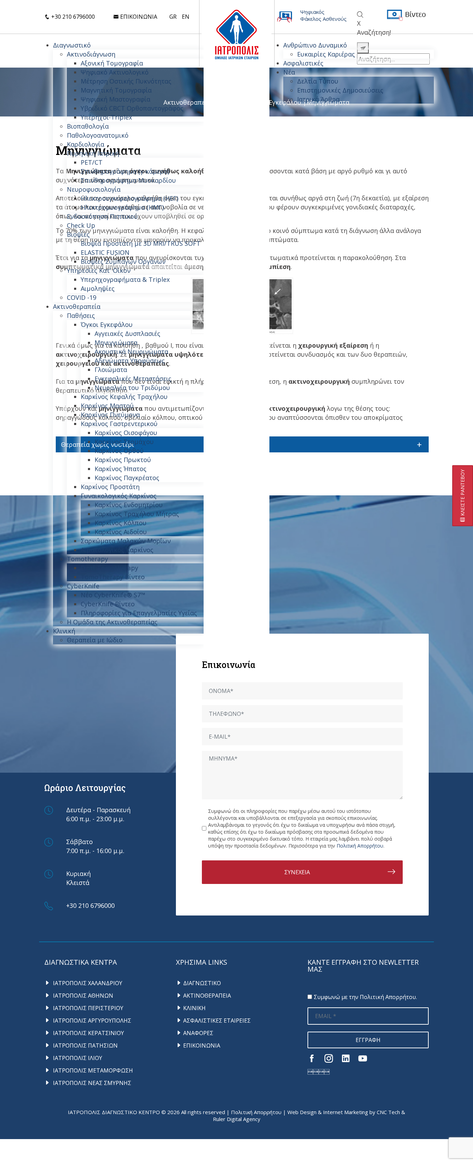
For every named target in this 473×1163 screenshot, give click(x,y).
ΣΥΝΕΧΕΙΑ (297, 872)
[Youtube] (362, 1058)
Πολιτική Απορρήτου (360, 845)
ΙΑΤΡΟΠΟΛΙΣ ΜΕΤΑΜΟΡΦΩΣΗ (92, 1070)
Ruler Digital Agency (236, 1119)
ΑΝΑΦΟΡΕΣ (198, 1033)
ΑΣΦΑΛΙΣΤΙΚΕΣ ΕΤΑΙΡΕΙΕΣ (217, 1020)
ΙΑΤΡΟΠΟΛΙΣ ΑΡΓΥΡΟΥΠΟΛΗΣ (91, 1020)
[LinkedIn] (345, 1058)
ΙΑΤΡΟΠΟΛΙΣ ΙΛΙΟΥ (77, 1057)
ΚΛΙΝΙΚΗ (194, 1008)
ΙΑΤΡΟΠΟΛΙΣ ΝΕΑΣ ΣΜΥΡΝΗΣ (91, 1082)
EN (185, 16)
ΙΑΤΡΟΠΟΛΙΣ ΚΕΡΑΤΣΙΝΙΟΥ (88, 1033)
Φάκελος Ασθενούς (323, 18)
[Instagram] (328, 1058)
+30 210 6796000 (72, 16)
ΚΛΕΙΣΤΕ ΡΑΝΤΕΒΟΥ (462, 493)
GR (173, 16)
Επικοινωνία (138, 16)
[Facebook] (311, 1058)
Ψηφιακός (312, 11)
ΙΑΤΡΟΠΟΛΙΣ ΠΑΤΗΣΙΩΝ (85, 1045)
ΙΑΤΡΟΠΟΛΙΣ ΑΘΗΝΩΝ (82, 995)
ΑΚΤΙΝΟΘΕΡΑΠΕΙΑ (207, 995)
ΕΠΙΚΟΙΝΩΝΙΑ (201, 1045)
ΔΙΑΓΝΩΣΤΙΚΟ (202, 983)
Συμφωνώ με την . (365, 996)
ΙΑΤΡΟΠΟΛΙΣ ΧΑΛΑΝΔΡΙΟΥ (87, 983)
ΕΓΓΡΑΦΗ (368, 1040)
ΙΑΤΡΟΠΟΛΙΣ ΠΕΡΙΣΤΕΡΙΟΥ (87, 1008)
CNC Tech (388, 1112)
